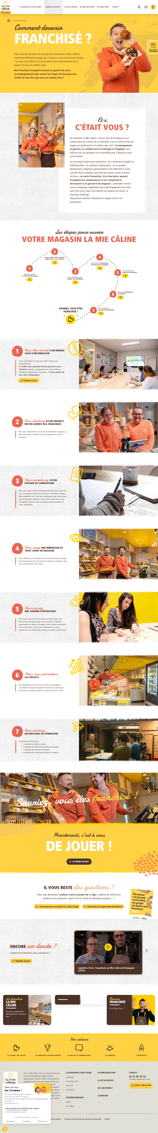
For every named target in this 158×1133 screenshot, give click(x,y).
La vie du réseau (105, 1080)
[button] (108, 947)
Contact (133, 1073)
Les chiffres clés (72, 1081)
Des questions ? (105, 1088)
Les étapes (70, 1106)
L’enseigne (70, 1077)
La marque (103, 1096)
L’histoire (69, 1085)
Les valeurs (70, 1090)
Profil (68, 1102)
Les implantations (107, 1073)
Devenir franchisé (75, 1097)
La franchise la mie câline (78, 1073)
